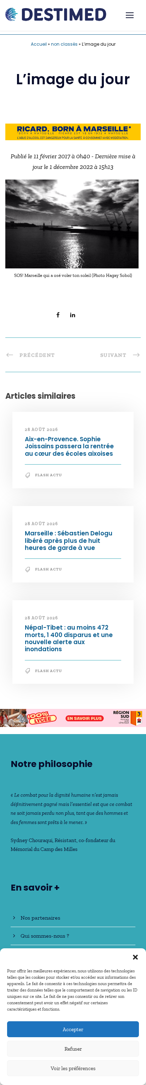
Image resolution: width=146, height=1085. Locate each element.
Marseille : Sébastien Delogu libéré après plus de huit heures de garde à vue (68, 540)
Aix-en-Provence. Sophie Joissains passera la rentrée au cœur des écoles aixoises (69, 446)
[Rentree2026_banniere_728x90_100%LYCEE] (73, 717)
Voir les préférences (73, 1068)
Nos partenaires (40, 917)
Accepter (73, 1029)
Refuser (73, 1049)
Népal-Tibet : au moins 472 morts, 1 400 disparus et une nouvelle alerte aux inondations (69, 638)
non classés (64, 44)
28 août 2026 (41, 429)
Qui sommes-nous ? (45, 935)
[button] (135, 957)
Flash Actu (48, 475)
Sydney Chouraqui (31, 840)
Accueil (39, 44)
